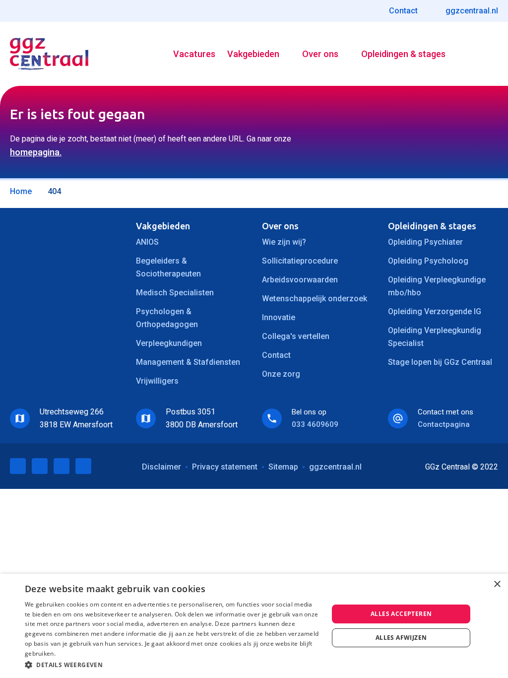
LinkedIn (18, 466)
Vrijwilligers (157, 381)
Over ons (320, 54)
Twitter (40, 466)
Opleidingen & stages (403, 54)
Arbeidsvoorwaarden (300, 279)
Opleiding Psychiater (425, 242)
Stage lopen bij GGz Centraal (440, 362)
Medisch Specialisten (175, 292)
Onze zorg (281, 374)
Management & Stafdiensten (188, 362)
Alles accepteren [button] (401, 614)
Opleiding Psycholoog (428, 261)
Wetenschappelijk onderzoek (314, 298)
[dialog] (254, 626)
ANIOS (147, 242)
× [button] (497, 584)
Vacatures (194, 54)
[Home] (49, 54)
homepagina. (36, 152)
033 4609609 (315, 424)
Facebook (61, 466)
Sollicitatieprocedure (300, 261)
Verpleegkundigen (169, 343)
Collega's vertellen (295, 336)
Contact (276, 355)
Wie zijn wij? (284, 242)
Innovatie (278, 317)
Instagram (83, 466)
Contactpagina (444, 424)
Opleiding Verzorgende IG (434, 311)
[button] (172, 665)
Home (21, 191)
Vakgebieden (253, 54)
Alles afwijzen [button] (401, 637)
